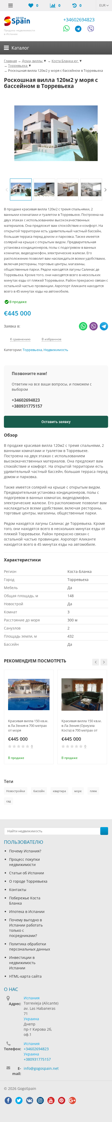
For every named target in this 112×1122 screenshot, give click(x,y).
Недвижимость (55, 350)
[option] (21, 189)
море (78, 791)
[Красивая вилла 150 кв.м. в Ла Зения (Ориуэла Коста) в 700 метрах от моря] (82, 694)
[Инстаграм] (40, 1100)
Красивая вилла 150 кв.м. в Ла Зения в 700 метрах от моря (28, 726)
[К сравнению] (38, 757)
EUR (102, 5)
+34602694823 (79, 19)
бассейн (39, 791)
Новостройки (15, 791)
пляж (93, 791)
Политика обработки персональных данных (29, 946)
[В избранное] (46, 757)
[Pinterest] (61, 1100)
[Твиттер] (19, 1100)
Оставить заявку (56, 422)
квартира (59, 791)
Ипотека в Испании (27, 911)
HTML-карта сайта (25, 976)
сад (8, 801)
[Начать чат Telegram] (80, 29)
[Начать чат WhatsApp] (68, 29)
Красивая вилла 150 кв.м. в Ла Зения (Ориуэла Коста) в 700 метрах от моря (81, 726)
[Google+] (72, 1100)
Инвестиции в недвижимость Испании (22, 962)
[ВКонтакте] (29, 1100)
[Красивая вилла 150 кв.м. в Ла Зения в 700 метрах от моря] (28, 694)
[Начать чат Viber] (90, 29)
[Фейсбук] (8, 1100)
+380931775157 (27, 406)
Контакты (17, 889)
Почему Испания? (25, 850)
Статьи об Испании (26, 872)
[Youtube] (51, 1100)
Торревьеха (32, 350)
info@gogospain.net (41, 1068)
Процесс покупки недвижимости (24, 862)
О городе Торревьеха (28, 881)
